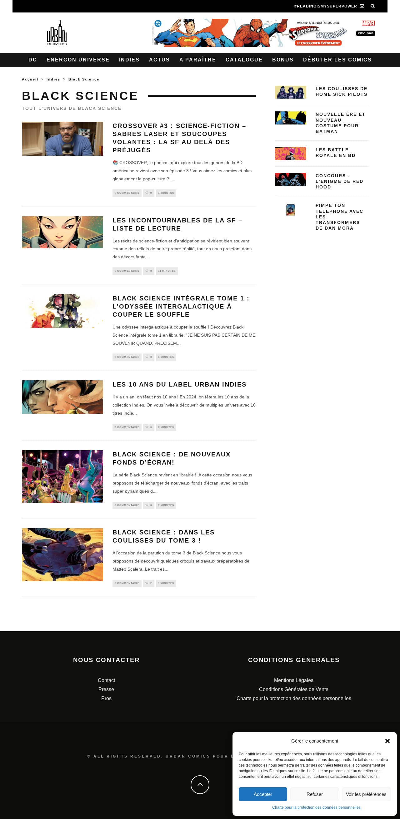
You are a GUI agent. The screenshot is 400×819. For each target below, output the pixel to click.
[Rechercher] (373, 6)
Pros (106, 698)
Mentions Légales (293, 680)
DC (32, 59)
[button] (387, 741)
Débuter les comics (337, 59)
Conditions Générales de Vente (293, 689)
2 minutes (166, 505)
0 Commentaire (127, 193)
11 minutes (167, 271)
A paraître (197, 59)
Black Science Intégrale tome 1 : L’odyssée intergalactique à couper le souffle (181, 306)
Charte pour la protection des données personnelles (316, 807)
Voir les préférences (366, 794)
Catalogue (244, 59)
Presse (106, 689)
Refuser (315, 794)
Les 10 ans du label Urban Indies (179, 384)
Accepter (263, 794)
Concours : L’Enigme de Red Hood (339, 181)
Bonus (283, 59)
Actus (159, 59)
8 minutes (166, 427)
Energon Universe (78, 59)
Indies (129, 59)
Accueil (30, 79)
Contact (106, 680)
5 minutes (166, 357)
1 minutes (166, 193)
